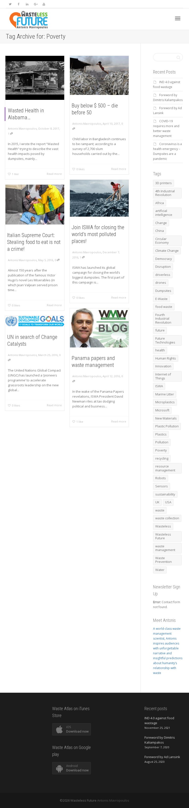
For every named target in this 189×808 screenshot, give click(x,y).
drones (160, 282)
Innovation (163, 366)
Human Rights (165, 358)
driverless (162, 274)
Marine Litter (164, 394)
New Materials (166, 418)
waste (159, 510)
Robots (160, 478)
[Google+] (35, 4)
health (160, 350)
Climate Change (167, 250)
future (160, 330)
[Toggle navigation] (177, 18)
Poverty (161, 450)
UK (157, 502)
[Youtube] (44, 4)
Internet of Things (163, 376)
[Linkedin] (27, 4)
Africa (159, 203)
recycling (161, 458)
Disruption (163, 266)
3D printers (163, 183)
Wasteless (163, 526)
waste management (165, 548)
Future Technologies (165, 340)
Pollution (161, 442)
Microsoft (162, 410)
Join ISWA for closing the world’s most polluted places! (98, 234)
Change (161, 223)
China (159, 230)
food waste (163, 306)
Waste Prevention (163, 560)
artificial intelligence (163, 213)
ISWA (159, 386)
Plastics (161, 434)
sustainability (165, 494)
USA (168, 502)
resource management (165, 468)
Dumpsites (163, 290)
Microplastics (165, 402)
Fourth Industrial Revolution (163, 319)
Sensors (161, 486)
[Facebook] (19, 4)
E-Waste (161, 299)
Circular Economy (162, 241)
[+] (34, 78)
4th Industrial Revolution (165, 193)
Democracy (163, 258)
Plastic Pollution (167, 426)
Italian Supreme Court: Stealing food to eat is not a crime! (34, 242)
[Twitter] (10, 4)
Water (159, 570)
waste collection (167, 518)
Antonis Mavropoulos (113, 800)
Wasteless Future (163, 536)
